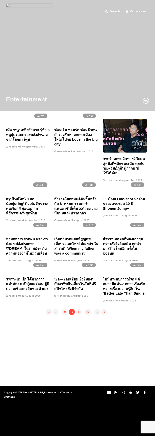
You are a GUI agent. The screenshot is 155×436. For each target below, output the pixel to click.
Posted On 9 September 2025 (26, 146)
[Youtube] (129, 394)
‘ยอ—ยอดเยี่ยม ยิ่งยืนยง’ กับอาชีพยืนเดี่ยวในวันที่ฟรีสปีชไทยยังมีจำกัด (75, 284)
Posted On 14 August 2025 (121, 260)
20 (88, 312)
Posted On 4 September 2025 (123, 180)
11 (79, 312)
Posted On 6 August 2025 (72, 295)
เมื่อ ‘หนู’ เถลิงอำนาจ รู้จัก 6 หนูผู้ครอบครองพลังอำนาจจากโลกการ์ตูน (28, 134)
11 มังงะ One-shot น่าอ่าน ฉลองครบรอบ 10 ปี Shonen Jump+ (124, 204)
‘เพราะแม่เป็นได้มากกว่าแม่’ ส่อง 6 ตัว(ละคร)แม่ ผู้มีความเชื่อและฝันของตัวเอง (27, 284)
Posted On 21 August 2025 (121, 215)
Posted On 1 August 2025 (120, 300)
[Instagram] (122, 394)
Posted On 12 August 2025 (24, 295)
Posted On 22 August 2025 (72, 220)
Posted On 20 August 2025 (24, 260)
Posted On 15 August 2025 (72, 260)
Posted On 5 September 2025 (74, 151)
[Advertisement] (77, 349)
